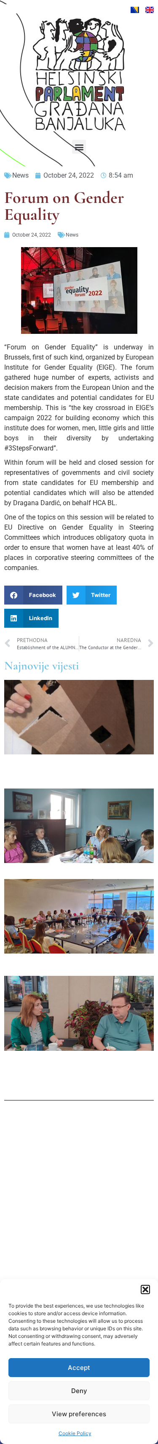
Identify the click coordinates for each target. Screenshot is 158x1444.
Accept (79, 1368)
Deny (79, 1391)
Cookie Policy (75, 1433)
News (20, 175)
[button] (145, 1289)
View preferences (79, 1414)
